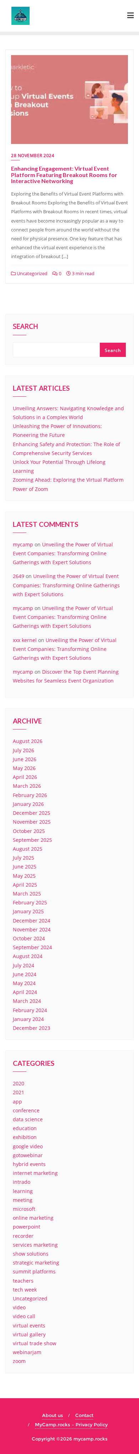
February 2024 (30, 1010)
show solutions (30, 1253)
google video (28, 1146)
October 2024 (29, 938)
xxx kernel (25, 640)
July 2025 (23, 857)
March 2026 (27, 785)
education (25, 1128)
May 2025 (24, 875)
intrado (21, 1181)
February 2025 (30, 902)
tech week (25, 1289)
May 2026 (24, 768)
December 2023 (31, 1028)
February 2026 (30, 795)
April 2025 (25, 884)
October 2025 (29, 831)
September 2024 (32, 947)
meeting (22, 1200)
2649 (18, 576)
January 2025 (28, 911)
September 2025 (32, 839)
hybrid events (29, 1164)
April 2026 (25, 777)
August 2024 (27, 956)
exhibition (25, 1137)
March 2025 (27, 893)
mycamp (23, 544)
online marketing (33, 1217)
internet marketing (35, 1173)
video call (24, 1316)
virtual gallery (29, 1334)
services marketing (35, 1244)
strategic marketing (36, 1262)
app (17, 1101)
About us (52, 1415)
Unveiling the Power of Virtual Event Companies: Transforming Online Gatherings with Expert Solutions (63, 553)
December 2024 (31, 920)
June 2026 (24, 759)
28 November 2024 (32, 156)
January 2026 (28, 804)
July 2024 (23, 965)
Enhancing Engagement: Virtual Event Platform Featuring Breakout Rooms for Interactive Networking (64, 174)
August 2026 (27, 741)
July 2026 (23, 750)
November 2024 (32, 929)
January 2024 (28, 1019)
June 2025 (24, 866)
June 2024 (24, 974)
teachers (23, 1280)
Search (25, 327)
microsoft (24, 1209)
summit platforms (34, 1271)
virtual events (29, 1325)
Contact (84, 1415)
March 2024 (27, 1001)
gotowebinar (28, 1155)
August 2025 (27, 848)
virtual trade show (34, 1343)
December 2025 (31, 812)
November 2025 (32, 821)
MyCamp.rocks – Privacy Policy (71, 1424)
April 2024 (25, 992)
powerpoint (26, 1226)
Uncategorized (31, 273)
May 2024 (24, 983)
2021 (18, 1092)
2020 (18, 1083)
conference (26, 1110)
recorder (23, 1236)
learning (23, 1191)
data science (28, 1119)
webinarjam (27, 1352)
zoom (19, 1361)
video (19, 1307)
